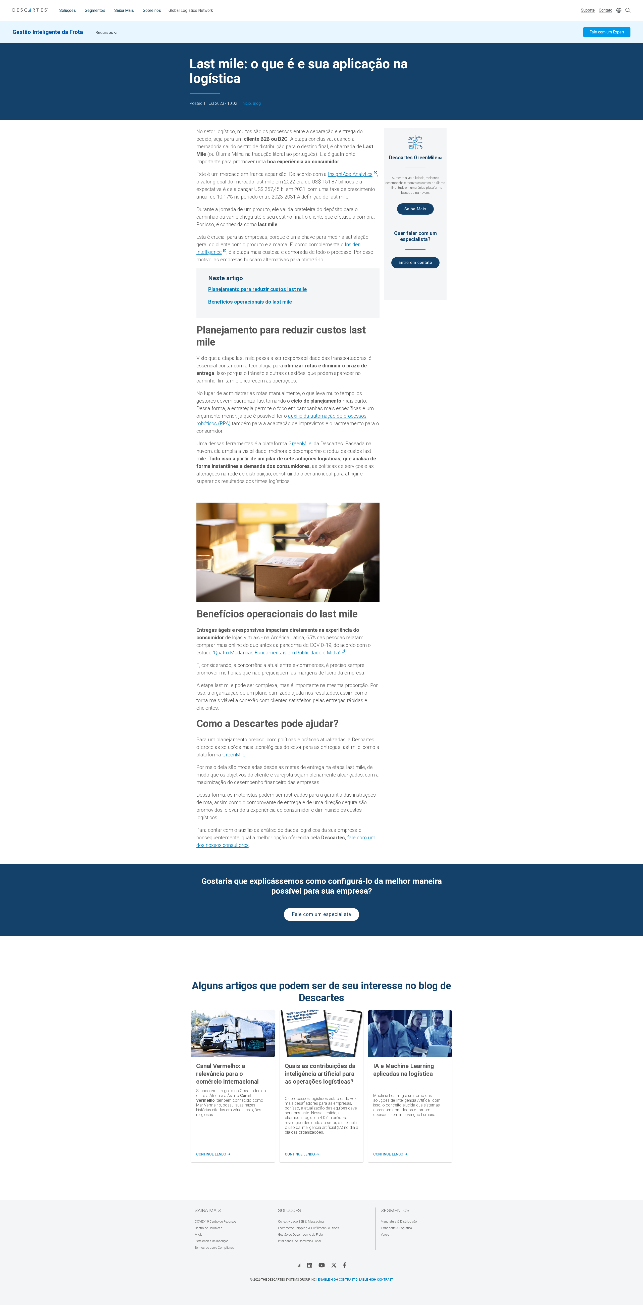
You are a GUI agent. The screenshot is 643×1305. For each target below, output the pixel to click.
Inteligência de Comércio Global (299, 1241)
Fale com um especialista (321, 914)
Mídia (198, 1234)
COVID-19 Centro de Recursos (215, 1221)
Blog (257, 104)
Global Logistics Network (191, 10)
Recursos (104, 32)
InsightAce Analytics (350, 174)
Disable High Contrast (374, 1279)
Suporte (588, 10)
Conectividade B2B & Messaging (301, 1221)
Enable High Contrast (336, 1279)
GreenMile (299, 444)
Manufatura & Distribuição (399, 1221)
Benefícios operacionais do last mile (250, 302)
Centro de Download (209, 1228)
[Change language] (618, 11)
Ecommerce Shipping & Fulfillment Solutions (308, 1228)
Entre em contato (415, 262)
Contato (605, 10)
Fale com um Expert (607, 32)
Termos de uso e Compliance (214, 1247)
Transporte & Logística (396, 1228)
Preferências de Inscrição (211, 1241)
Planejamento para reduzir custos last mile (257, 289)
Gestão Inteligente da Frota (48, 32)
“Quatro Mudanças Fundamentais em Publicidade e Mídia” (276, 653)
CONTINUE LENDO (212, 1154)
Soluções (67, 10)
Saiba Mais (124, 10)
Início (246, 104)
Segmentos (95, 10)
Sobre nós (152, 10)
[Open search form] (627, 11)
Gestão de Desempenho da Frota (300, 1234)
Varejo (385, 1234)
